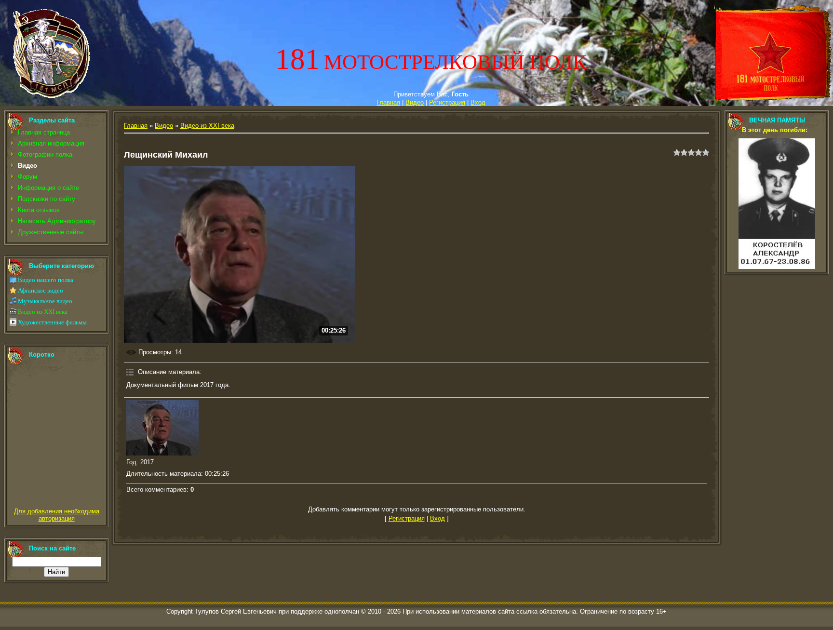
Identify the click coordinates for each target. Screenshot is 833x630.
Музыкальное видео (45, 301)
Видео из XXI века (42, 311)
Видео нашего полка (45, 279)
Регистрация (447, 102)
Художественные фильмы (52, 322)
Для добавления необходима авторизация (56, 515)
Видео (414, 102)
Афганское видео (40, 290)
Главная (388, 102)
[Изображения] (162, 428)
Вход (477, 102)
